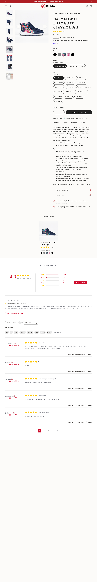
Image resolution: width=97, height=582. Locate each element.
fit (11, 332)
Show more (57, 332)
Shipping (56, 37)
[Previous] (5, 2)
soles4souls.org (61, 203)
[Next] (91, 2)
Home (55, 13)
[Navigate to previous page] (35, 430)
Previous (18, 26)
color (16, 332)
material (30, 332)
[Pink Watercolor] (49, 253)
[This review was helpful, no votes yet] (86, 354)
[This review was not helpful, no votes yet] (90, 354)
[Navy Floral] (47, 253)
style (36, 332)
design (43, 332)
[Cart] (91, 6)
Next (45, 26)
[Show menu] (6, 6)
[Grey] (44, 253)
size (7, 332)
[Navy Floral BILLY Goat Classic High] (48, 231)
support (22, 332)
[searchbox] (11, 322)
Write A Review (80, 282)
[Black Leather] (52, 253)
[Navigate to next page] (62, 430)
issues (49, 332)
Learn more (83, 118)
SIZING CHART (58, 107)
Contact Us (60, 195)
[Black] (41, 253)
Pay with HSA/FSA (62, 190)
